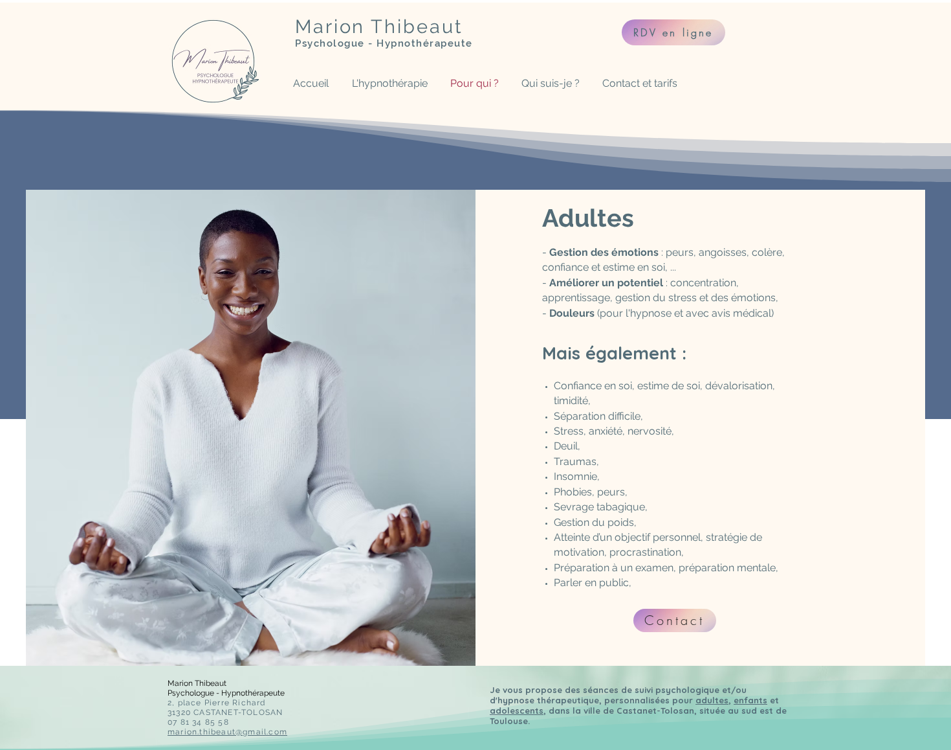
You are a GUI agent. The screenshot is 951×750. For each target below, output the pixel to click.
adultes (711, 700)
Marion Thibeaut (379, 27)
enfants (750, 700)
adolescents (516, 710)
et (773, 700)
